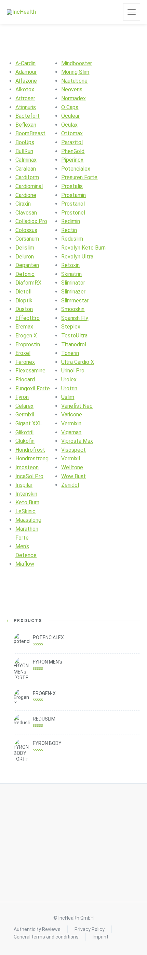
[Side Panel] (131, 12)
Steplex (70, 326)
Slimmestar (75, 300)
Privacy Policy (90, 929)
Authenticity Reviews (37, 929)
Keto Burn (27, 502)
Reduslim (72, 238)
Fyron (22, 397)
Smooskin (72, 309)
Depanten (27, 265)
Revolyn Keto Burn (83, 247)
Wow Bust (73, 476)
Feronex (25, 362)
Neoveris (71, 89)
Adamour (26, 72)
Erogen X (26, 335)
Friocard (25, 379)
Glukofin (25, 441)
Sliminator (73, 282)
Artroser (25, 98)
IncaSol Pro (29, 476)
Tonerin (70, 353)
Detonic (25, 274)
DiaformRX (28, 282)
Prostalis (72, 186)
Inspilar (23, 485)
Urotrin (69, 388)
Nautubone (74, 81)
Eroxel (22, 353)
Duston (24, 309)
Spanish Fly (74, 318)
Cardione (25, 195)
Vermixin (71, 423)
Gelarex (24, 406)
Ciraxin (23, 203)
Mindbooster (76, 63)
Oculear (70, 116)
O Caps (69, 107)
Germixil (24, 414)
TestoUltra (74, 335)
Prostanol (73, 203)
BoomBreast (30, 133)
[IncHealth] (21, 12)
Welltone (72, 467)
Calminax (26, 160)
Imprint (100, 937)
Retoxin (70, 265)
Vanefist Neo (77, 406)
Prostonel (73, 212)
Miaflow (24, 564)
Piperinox (72, 160)
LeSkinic (25, 511)
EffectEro (27, 318)
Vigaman (71, 432)
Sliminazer (73, 291)
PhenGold (72, 151)
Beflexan (25, 125)
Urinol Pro (72, 370)
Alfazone (26, 81)
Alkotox (24, 89)
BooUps (24, 142)
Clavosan (26, 212)
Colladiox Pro (31, 221)
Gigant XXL (28, 423)
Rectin (69, 230)
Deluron (24, 256)
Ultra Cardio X (77, 362)
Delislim (24, 247)
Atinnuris (25, 107)
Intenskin (26, 494)
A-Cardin (25, 63)
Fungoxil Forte (32, 388)
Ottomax (72, 133)
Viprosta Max (77, 441)
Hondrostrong (32, 458)
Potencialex (75, 168)
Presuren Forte (79, 177)
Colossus (26, 230)
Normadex (73, 98)
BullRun (24, 151)
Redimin (70, 221)
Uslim (67, 397)
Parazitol (72, 142)
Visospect (73, 450)
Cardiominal (29, 186)
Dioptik (23, 300)
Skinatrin (71, 274)
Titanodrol (73, 344)
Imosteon (27, 467)
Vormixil (70, 458)
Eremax (24, 326)
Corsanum (27, 238)
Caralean (25, 168)
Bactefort (27, 116)
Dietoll (23, 291)
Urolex (69, 379)
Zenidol (70, 485)
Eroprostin (27, 344)
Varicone (71, 414)
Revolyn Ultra (77, 256)
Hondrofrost (30, 450)
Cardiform (27, 177)
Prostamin (73, 195)
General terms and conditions (46, 937)
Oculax (69, 125)
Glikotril (24, 432)
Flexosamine (30, 370)
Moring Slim (75, 72)
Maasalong (28, 520)
